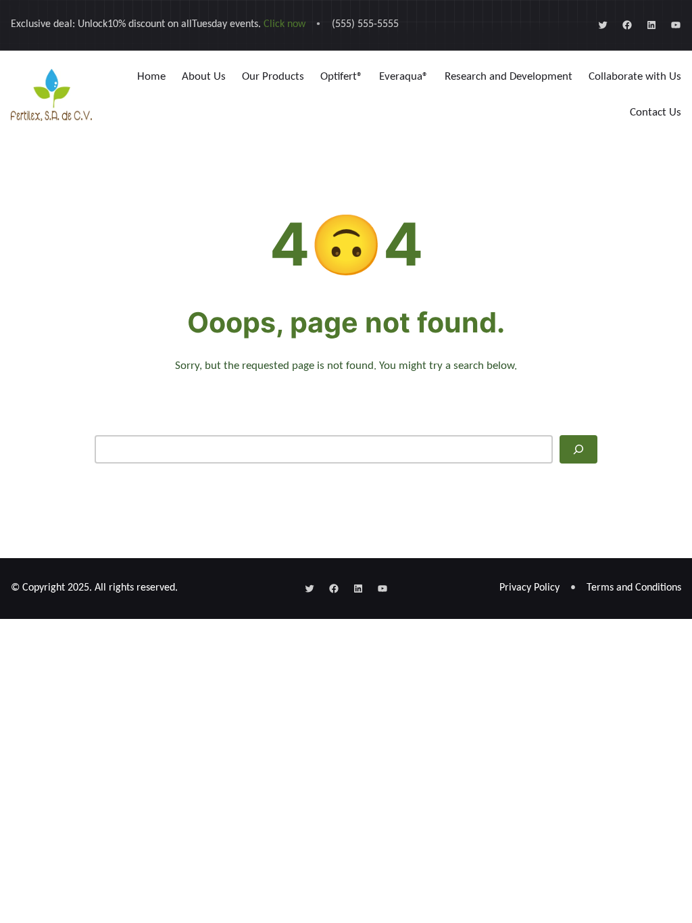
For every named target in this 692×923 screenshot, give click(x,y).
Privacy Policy (529, 587)
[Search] (578, 449)
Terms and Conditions (634, 587)
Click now (284, 24)
